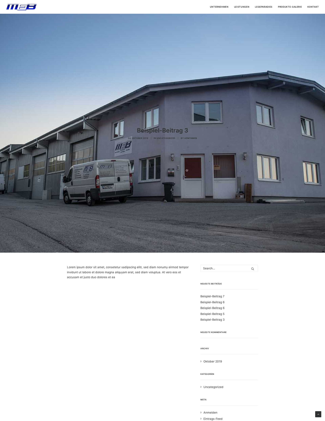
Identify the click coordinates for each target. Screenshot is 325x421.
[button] (252, 268)
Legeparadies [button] (263, 6)
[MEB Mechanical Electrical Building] (21, 7)
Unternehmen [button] (219, 6)
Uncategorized (166, 138)
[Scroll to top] (318, 414)
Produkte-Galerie (290, 6)
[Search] (229, 268)
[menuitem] (220, 7)
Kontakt (313, 6)
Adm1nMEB (190, 138)
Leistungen (242, 6)
